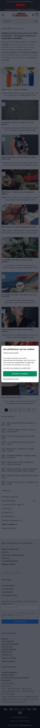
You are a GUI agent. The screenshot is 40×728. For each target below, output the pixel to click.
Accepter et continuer (20, 374)
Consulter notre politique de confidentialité (16, 368)
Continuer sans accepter (11, 353)
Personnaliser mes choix (11, 379)
